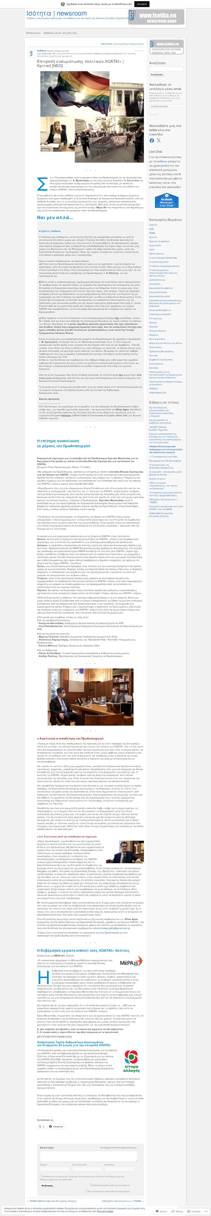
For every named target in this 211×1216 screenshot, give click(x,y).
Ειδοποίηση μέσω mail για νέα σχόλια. (111, 1185)
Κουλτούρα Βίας (157, 338)
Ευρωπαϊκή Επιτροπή (159, 296)
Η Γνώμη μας (155, 318)
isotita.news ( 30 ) (49, 53)
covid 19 (153, 224)
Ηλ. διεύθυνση (79, 1164)
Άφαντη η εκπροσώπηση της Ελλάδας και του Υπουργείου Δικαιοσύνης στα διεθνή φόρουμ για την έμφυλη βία (165, 438)
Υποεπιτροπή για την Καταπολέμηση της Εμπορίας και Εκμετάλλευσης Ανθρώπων (165, 374)
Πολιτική (153, 355)
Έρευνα (153, 237)
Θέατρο (153, 322)
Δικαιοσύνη (154, 283)
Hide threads (106, 43)
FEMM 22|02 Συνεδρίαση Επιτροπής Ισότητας (161, 514)
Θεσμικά (153, 326)
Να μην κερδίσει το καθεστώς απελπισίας (160, 421)
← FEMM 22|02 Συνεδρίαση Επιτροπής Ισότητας (52, 1200)
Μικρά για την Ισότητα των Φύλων (165, 343)
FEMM (152, 233)
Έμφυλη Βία (155, 245)
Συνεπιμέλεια (156, 363)
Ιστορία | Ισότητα (157, 330)
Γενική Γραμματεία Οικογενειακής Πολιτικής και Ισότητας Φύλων (163, 273)
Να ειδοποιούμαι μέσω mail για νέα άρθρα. (109, 1191)
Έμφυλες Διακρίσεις (159, 241)
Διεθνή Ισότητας (157, 279)
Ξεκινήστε (142, 4)
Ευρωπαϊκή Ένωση (158, 292)
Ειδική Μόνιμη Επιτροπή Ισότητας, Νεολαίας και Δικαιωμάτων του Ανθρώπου (165, 303)
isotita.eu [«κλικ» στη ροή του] (60, 32)
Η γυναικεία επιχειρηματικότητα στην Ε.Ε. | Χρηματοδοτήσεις (165, 494)
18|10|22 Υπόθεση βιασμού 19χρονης (158, 428)
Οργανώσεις (155, 347)
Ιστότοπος (109, 1164)
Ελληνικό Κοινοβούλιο (160, 310)
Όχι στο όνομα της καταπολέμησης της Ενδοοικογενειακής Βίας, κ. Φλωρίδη (161, 411)
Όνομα (44, 1164)
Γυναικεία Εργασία (158, 261)
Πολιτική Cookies (105, 1211)
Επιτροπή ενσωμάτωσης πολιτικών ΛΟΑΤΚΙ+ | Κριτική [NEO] (166, 507)
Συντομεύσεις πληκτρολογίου (129, 43)
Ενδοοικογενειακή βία (160, 314)
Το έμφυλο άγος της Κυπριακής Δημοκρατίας (161, 466)
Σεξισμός (153, 367)
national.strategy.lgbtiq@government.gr (111, 928)
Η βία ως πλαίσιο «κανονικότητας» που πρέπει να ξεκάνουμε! (163, 485)
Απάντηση (139, 50)
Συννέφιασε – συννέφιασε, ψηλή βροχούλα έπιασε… (165, 473)
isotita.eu (162, 161)
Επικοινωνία (33, 32)
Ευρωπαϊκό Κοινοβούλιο (161, 288)
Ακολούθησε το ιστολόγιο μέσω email (165, 86)
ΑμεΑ (151, 249)
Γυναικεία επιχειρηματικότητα (164, 265)
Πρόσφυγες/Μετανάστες (161, 351)
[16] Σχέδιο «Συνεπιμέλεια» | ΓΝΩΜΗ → (123, 1200)
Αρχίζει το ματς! (157, 478)
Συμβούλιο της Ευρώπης (161, 359)
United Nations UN (157, 392)
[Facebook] (151, 140)
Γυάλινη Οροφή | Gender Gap (163, 257)
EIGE (151, 228)
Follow (153, 113)
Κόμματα (153, 334)
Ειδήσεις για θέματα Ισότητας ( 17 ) (110, 53)
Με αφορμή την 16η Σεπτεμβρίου (165, 460)
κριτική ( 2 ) (67, 56)
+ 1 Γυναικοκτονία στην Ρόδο (163, 456)
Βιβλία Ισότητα (156, 253)
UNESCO (153, 388)
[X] (158, 140)
